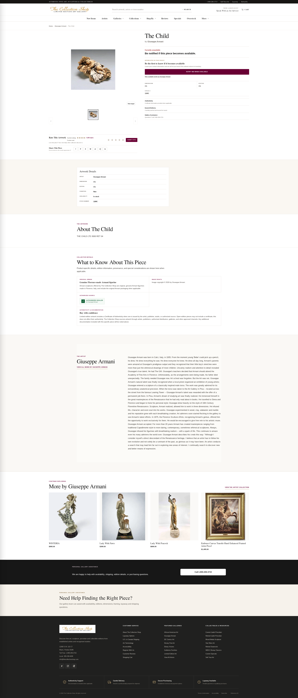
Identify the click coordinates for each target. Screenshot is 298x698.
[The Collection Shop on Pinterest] (73, 666)
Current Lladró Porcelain (214, 632)
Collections (134, 18)
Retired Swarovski (212, 647)
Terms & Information (203, 693)
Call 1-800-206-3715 (203, 572)
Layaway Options (128, 636)
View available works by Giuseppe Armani (157, 76)
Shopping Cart (127, 657)
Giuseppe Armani (60, 26)
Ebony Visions (169, 647)
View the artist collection (237, 487)
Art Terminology (128, 643)
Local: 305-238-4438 (66, 656)
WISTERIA (54, 543)
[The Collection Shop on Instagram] (67, 666)
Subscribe (244, 2)
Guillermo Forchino (170, 650)
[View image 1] (93, 114)
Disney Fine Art (169, 643)
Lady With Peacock (159, 543)
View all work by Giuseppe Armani (92, 367)
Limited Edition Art (170, 654)
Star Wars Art (210, 643)
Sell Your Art (225, 2)
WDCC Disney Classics (214, 650)
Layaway (235, 2)
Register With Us (128, 650)
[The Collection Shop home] (70, 9)
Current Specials (211, 654)
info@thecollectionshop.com (68, 659)
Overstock (191, 18)
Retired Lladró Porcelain (214, 636)
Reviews (164, 18)
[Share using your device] (100, 149)
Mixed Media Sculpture (213, 639)
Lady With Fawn (107, 543)
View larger (131, 103)
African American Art (171, 632)
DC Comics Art (169, 639)
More (204, 18)
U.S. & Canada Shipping (131, 639)
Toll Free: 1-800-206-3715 (67, 653)
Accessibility (127, 647)
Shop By (150, 18)
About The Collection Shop (132, 632)
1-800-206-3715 (212, 2)
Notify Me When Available (197, 72)
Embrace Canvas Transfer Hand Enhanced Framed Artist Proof (223, 544)
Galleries (117, 18)
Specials (177, 18)
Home (51, 26)
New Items (91, 18)
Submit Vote (131, 139)
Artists (105, 18)
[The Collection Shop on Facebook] (61, 666)
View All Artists (169, 657)
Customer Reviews (129, 654)
